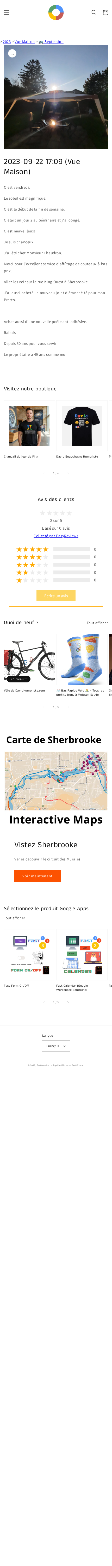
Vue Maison (25, 41)
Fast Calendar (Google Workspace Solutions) (72, 988)
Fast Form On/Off (16, 986)
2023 (7, 41)
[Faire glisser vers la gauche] (44, 473)
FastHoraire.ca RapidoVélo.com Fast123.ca (60, 1065)
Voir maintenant (37, 875)
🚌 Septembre (51, 41)
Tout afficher (97, 622)
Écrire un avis (56, 596)
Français (52, 1046)
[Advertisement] (56, 1320)
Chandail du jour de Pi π (21, 457)
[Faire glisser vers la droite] (67, 473)
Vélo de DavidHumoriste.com (24, 691)
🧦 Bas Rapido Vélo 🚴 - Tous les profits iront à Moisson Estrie (80, 693)
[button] (6, 12)
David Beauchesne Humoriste (77, 457)
